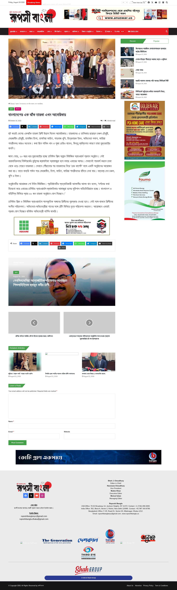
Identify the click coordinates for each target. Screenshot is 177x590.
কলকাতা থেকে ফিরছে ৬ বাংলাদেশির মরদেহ (93, 374)
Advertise (138, 586)
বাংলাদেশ (22, 31)
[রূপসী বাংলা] (32, 16)
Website (67, 432)
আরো (108, 31)
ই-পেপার (119, 31)
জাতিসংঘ (74, 31)
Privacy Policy (148, 586)
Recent (132, 41)
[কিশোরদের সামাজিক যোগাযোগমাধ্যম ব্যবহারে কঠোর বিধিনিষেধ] (127, 51)
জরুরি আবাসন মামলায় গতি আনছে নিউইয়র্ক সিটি (57, 2)
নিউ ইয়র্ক (57, 31)
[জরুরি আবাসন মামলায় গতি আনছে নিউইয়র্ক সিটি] (127, 83)
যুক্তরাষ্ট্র (12, 31)
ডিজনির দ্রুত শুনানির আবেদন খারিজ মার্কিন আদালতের (60, 374)
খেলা (48, 31)
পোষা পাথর (139, 70)
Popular (156, 41)
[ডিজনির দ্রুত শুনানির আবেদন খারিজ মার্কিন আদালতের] (62, 362)
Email (11, 432)
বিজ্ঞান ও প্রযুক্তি (87, 31)
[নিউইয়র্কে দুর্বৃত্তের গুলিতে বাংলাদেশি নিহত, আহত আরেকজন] (127, 94)
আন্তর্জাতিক (40, 31)
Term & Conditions (161, 586)
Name (11, 421)
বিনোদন (98, 31)
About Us (130, 586)
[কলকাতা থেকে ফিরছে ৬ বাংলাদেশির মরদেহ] (98, 362)
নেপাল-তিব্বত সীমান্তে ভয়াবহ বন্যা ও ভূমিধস (151, 59)
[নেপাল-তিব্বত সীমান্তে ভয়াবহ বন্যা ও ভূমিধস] (127, 62)
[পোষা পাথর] (127, 73)
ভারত (31, 31)
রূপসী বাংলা (41, 586)
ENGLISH (134, 31)
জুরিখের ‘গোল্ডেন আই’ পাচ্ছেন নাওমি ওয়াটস (20, 374)
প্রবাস (66, 31)
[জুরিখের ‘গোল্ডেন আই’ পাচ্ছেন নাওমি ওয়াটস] (25, 362)
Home (12, 104)
